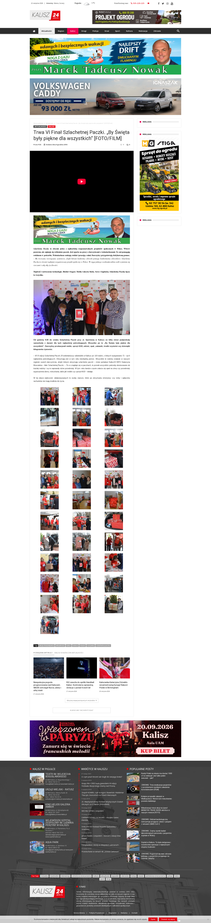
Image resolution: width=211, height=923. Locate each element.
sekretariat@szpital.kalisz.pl (55, 835)
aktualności (60, 645)
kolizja (133, 876)
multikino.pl (49, 814)
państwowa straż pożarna (155, 876)
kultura (75, 645)
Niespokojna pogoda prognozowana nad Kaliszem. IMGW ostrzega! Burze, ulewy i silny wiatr (47, 686)
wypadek (115, 876)
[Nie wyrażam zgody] (208, 919)
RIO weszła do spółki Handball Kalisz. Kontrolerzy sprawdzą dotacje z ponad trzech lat (80, 685)
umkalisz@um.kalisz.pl (53, 799)
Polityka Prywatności (96, 913)
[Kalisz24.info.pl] (45, 10)
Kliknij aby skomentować (81, 710)
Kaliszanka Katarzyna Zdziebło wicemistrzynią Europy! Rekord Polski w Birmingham (113, 685)
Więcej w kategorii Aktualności (68, 653)
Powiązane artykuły (43, 653)
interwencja (65, 876)
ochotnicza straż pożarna (81, 876)
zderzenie (125, 876)
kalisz (68, 645)
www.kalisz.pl (67, 799)
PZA (39, 145)
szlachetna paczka (103, 645)
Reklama (124, 913)
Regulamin (112, 913)
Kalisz (51, 126)
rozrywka (90, 645)
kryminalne (54, 876)
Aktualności (49, 123)
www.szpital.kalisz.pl (53, 837)
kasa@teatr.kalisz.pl (52, 784)
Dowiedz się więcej (168, 919)
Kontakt (134, 913)
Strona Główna (79, 913)
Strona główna (38, 123)
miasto (82, 645)
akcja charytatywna (46, 645)
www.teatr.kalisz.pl (67, 784)
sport (102, 879)
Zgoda (153, 919)
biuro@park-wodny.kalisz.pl (55, 850)
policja (170, 876)
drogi (108, 879)
